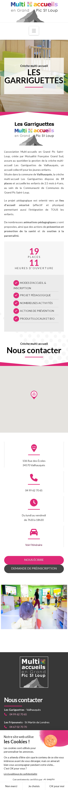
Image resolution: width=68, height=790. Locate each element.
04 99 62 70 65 (18, 714)
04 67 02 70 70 (18, 726)
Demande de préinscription (34, 568)
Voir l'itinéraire (33, 544)
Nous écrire (34, 559)
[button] (34, 30)
